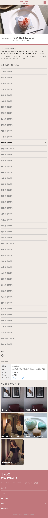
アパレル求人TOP (5, 483)
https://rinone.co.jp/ (18, 378)
